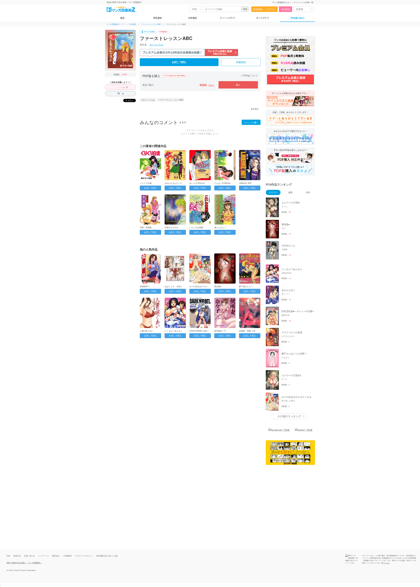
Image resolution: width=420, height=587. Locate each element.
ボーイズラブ (262, 17)
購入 (238, 84)
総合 (122, 17)
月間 (307, 192)
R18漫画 (132, 24)
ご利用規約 (67, 555)
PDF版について (249, 75)
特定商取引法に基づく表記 (107, 555)
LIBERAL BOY (245, 183)
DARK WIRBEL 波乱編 (199, 330)
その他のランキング (289, 416)
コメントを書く (251, 122)
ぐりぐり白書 (146, 183)
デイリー (273, 192)
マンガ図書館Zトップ (115, 24)
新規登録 (257, 9)
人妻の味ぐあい (147, 330)
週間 (290, 192)
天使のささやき (171, 227)
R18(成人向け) (297, 17)
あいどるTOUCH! (197, 183)
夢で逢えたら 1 (245, 286)
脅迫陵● (217, 286)
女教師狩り (145, 286)
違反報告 (255, 108)
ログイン (271, 9)
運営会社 (55, 555)
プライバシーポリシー (84, 555)
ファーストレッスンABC (151, 24)
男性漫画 (157, 17)
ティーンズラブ (227, 17)
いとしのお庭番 (196, 227)
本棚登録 (241, 62)
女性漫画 (192, 17)
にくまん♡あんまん (173, 330)
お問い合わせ (29, 555)
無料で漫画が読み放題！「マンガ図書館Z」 (24, 562)
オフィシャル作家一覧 (303, 2)
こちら (387, 563)
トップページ (43, 555)
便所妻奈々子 (220, 330)
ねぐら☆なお (156, 44)
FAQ (8, 555)
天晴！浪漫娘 (146, 227)
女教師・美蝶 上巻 (247, 330)
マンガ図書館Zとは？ (281, 2)
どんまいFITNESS (222, 183)
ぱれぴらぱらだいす (173, 183)
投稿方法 (17, 555)
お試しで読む (179, 62)
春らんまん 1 (220, 227)
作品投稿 (285, 9)
